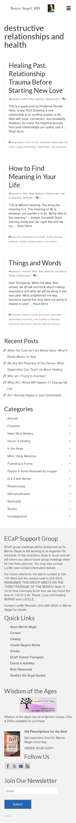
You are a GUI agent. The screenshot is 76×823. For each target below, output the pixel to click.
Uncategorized (17, 516)
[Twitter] (14, 766)
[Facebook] (8, 766)
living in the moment (47, 241)
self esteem (26, 323)
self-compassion (58, 146)
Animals (27, 271)
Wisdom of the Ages (17, 717)
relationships (43, 146)
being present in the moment (25, 142)
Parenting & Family (20, 463)
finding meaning (54, 236)
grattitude (13, 241)
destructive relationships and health (28, 236)
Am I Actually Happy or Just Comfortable (34, 395)
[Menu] (68, 8)
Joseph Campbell (27, 241)
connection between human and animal (30, 314)
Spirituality (28, 197)
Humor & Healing (18, 441)
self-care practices (51, 323)
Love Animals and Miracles (46, 319)
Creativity (13, 426)
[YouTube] (21, 766)
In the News (15, 448)
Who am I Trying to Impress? (26, 376)
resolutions (14, 323)
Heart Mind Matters (20, 433)
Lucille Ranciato (26, 605)
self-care (37, 323)
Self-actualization (18, 494)
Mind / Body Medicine (33, 98)
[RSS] (27, 766)
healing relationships (26, 146)
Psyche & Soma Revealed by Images (32, 471)
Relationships (52, 98)
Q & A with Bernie (19, 478)
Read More (16, 131)
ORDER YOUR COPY (38, 748)
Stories (12, 509)
